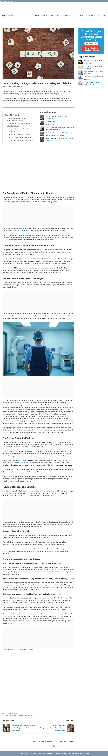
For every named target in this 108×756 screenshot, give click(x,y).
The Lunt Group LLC (29, 753)
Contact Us (97, 1)
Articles (63, 741)
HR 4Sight (88, 1)
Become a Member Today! (6, 1)
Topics (56, 741)
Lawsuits (20, 715)
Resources (71, 741)
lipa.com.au (43, 235)
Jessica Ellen (16, 730)
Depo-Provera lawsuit (11, 715)
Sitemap (87, 753)
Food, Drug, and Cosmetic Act (19, 230)
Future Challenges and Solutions (20, 137)
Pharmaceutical (28, 715)
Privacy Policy (67, 753)
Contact (81, 753)
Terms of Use (51, 753)
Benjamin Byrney (60, 730)
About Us (75, 753)
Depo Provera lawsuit (18, 428)
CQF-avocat (20, 649)
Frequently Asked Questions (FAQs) (21, 140)
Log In (104, 1)
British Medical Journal (21, 463)
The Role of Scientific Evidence (19, 134)
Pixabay (30, 649)
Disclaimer (59, 753)
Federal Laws (47, 741)
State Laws (37, 741)
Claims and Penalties (11, 713)
